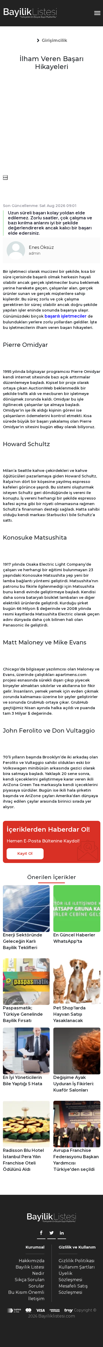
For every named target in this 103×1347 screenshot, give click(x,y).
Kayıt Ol (24, 853)
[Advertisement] (51, 123)
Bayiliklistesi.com (56, 1316)
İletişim (36, 1298)
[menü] (5, 177)
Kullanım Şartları (77, 1267)
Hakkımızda (31, 1260)
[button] (54, 40)
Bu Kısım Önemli (26, 1292)
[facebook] (41, 1233)
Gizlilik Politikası (77, 1260)
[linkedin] (62, 1233)
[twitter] (51, 1233)
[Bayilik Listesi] (30, 13)
